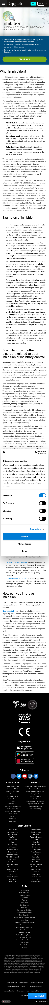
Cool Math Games (24, 937)
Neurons (13, 794)
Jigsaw (36, 854)
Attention (12, 821)
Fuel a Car (36, 857)
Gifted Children (24, 942)
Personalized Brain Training (24, 927)
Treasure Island (12, 849)
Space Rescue (12, 862)
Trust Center (25, 995)
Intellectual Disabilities (12, 806)
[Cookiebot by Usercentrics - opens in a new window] (35, 452)
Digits (36, 839)
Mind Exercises (24, 925)
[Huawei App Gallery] (25, 761)
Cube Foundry (36, 849)
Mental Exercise (24, 932)
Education (24, 898)
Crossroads (36, 847)
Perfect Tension (36, 867)
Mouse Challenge (36, 864)
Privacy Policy (23, 982)
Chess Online (12, 830)
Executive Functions (12, 811)
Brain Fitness (12, 799)
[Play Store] (25, 754)
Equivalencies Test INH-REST (17, 563)
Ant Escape (12, 847)
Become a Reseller (8, 991)
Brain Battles (24, 945)
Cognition (12, 801)
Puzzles (36, 834)
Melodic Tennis (12, 869)
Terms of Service (11, 982)
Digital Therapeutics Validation (35, 786)
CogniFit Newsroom (13, 986)
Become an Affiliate (36, 986)
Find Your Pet (12, 874)
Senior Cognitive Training (35, 801)
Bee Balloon (36, 844)
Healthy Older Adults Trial (35, 791)
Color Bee (36, 842)
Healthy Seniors (35, 799)
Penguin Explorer (36, 837)
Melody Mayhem (12, 877)
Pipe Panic (12, 837)
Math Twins (36, 859)
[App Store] (25, 747)
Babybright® (24, 905)
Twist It (36, 872)
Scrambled (12, 872)
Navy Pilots (35, 794)
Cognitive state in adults (35, 804)
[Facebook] (13, 776)
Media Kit (24, 986)
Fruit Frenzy (12, 834)
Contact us (20, 991)
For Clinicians (24, 893)
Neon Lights (12, 852)
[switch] (42, 503)
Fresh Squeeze (36, 852)
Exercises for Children (24, 910)
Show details (35, 529)
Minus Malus (36, 862)
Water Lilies (36, 874)
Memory (12, 816)
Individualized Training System (24, 917)
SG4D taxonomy (35, 809)
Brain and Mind (12, 789)
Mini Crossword (12, 832)
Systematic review (35, 806)
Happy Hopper (36, 830)
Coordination (12, 814)
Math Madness (12, 864)
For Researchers (24, 895)
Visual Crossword (12, 857)
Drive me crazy (12, 854)
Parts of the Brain (12, 791)
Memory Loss (12, 804)
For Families (24, 890)
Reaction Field (36, 877)
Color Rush (12, 879)
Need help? (39, 996)
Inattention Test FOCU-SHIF (17, 579)
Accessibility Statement (38, 991)
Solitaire (12, 842)
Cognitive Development (24, 912)
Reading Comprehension (24, 940)
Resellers (24, 907)
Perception (12, 819)
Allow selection (24, 544)
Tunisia (6, 1001)
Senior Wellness (35, 796)
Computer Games (35, 789)
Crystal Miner (12, 839)
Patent (24, 900)
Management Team (37, 982)
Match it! (12, 859)
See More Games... (36, 882)
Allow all (24, 536)
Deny (24, 551)
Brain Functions (12, 809)
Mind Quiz (24, 920)
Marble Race (12, 867)
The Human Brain (12, 786)
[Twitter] (18, 776)
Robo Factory (12, 844)
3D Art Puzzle (12, 882)
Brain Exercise (24, 915)
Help (27, 991)
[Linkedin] (35, 776)
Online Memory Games (24, 935)
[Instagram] (30, 776)
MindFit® (24, 902)
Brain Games (24, 930)
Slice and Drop (36, 869)
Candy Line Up (36, 832)
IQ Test (24, 947)
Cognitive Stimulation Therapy (24, 922)
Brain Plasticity (12, 796)
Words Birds (36, 879)
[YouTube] (24, 776)
